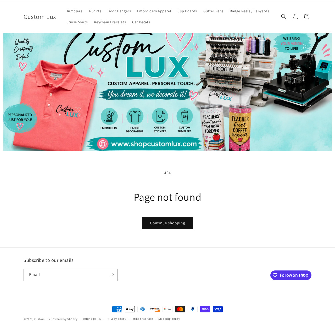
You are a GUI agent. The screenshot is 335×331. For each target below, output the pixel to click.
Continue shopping (167, 222)
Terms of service (142, 319)
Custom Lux (42, 319)
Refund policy (92, 319)
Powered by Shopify (64, 319)
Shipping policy (169, 319)
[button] (283, 16)
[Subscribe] (112, 275)
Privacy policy (116, 319)
